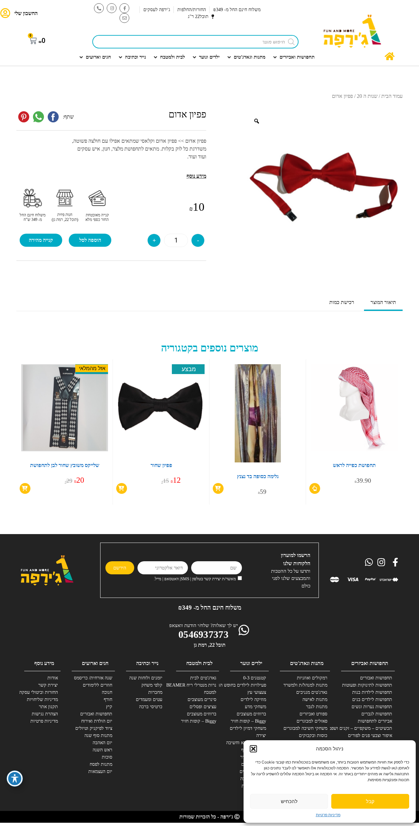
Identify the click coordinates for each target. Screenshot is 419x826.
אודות (52, 677)
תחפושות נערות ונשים (372, 706)
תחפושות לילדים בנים (372, 699)
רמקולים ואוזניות (312, 677)
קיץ (109, 706)
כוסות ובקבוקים (313, 735)
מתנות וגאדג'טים (306, 663)
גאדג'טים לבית (203, 677)
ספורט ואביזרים (313, 713)
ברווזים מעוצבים (251, 713)
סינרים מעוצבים (202, 699)
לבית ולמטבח (199, 663)
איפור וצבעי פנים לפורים (370, 735)
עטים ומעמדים (149, 699)
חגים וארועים (95, 663)
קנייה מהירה (41, 240)
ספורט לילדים (253, 764)
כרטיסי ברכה (150, 706)
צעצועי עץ (256, 692)
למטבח (210, 692)
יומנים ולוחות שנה (145, 677)
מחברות (155, 692)
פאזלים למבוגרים (312, 721)
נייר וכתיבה (147, 663)
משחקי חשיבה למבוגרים (305, 728)
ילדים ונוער (251, 663)
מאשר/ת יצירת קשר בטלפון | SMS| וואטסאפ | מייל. (195, 578)
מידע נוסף (44, 663)
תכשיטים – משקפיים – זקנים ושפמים (368, 728)
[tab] (383, 303)
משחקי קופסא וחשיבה (246, 742)
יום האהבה (102, 742)
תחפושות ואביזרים (369, 663)
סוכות (107, 757)
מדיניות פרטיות (328, 814)
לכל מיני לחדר (253, 757)
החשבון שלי (26, 13)
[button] (253, 748)
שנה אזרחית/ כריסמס (93, 677)
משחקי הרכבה (253, 778)
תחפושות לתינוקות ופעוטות (368, 685)
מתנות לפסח (101, 764)
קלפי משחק (151, 685)
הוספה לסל (90, 240)
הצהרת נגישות (45, 713)
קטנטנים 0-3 (254, 677)
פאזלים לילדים (253, 771)
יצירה (261, 735)
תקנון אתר (48, 706)
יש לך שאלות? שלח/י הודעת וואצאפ (203, 625)
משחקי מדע (255, 706)
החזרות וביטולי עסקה (38, 692)
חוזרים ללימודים (97, 685)
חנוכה (107, 692)
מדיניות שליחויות (42, 699)
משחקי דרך (256, 793)
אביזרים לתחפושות (375, 721)
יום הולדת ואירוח (96, 721)
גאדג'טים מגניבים (311, 692)
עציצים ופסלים (203, 706)
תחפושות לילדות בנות (372, 692)
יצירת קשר (48, 685)
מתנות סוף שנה (98, 735)
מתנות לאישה (314, 699)
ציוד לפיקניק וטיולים (93, 728)
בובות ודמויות (254, 785)
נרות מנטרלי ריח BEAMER (192, 685)
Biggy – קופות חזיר (248, 721)
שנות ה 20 (367, 96)
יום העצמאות (100, 771)
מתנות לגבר (316, 706)
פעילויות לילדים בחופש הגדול (242, 685)
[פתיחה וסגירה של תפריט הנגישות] (15, 778)
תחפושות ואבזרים (376, 677)
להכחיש (289, 801)
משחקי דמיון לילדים (248, 728)
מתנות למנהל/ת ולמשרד (305, 685)
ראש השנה (102, 749)
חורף (108, 699)
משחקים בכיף (253, 749)
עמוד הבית (392, 96)
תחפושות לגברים (376, 713)
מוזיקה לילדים (253, 699)
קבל (370, 801)
